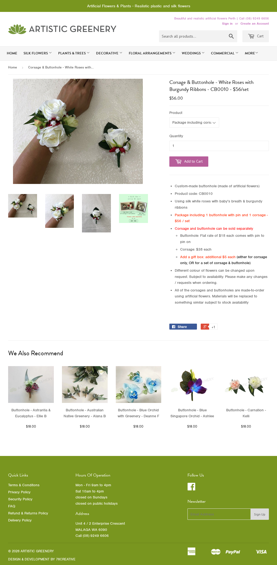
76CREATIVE (65, 559)
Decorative (107, 53)
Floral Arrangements (150, 53)
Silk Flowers (36, 53)
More (250, 53)
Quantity (176, 136)
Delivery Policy (20, 520)
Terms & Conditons (23, 485)
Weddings (192, 53)
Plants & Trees (72, 53)
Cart (259, 36)
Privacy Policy (19, 492)
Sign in (227, 23)
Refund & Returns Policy (28, 513)
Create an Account (254, 23)
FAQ (11, 506)
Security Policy (20, 499)
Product (175, 112)
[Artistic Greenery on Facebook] (191, 488)
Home (12, 53)
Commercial (223, 53)
